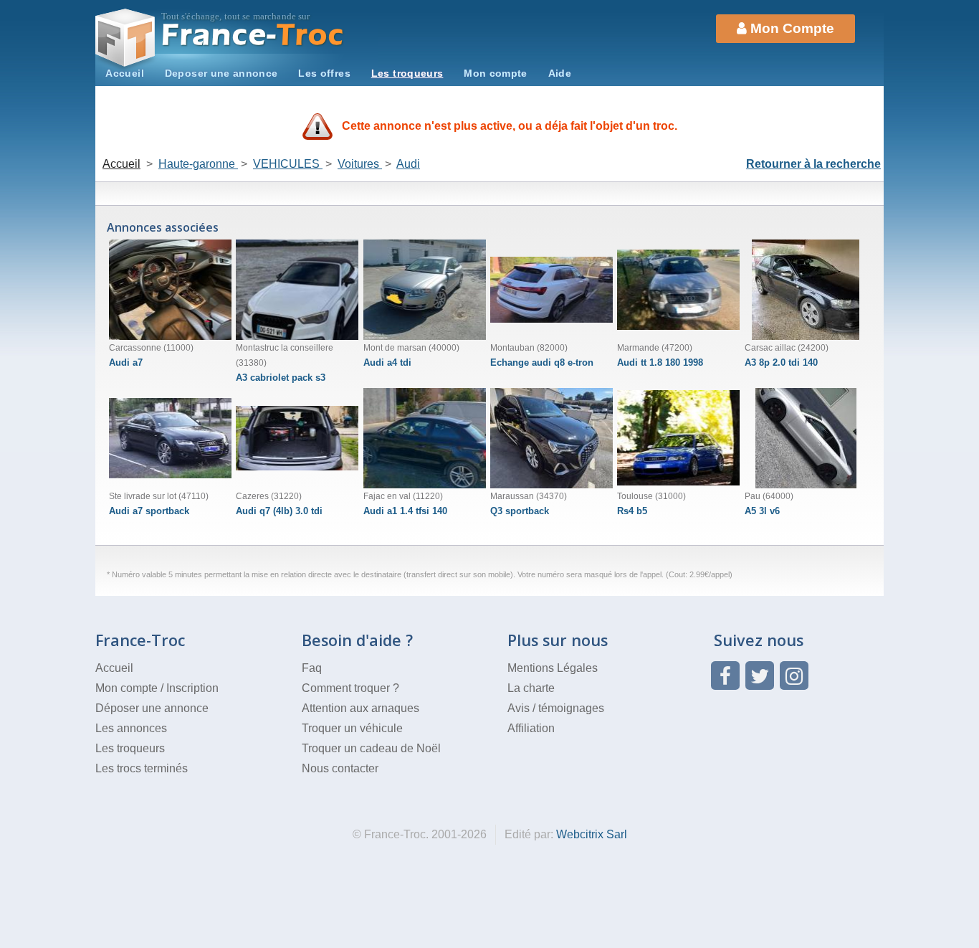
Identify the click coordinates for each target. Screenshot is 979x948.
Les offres (324, 73)
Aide (559, 73)
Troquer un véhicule (352, 728)
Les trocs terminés (141, 768)
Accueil (124, 73)
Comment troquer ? (350, 688)
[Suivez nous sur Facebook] (725, 675)
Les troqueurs (407, 73)
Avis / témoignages (555, 708)
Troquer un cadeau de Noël (371, 748)
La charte (531, 688)
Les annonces (131, 728)
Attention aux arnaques (360, 708)
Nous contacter (340, 768)
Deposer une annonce (221, 73)
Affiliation (531, 728)
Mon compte (495, 73)
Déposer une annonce (152, 708)
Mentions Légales (552, 668)
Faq (312, 668)
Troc (253, 34)
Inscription (192, 688)
